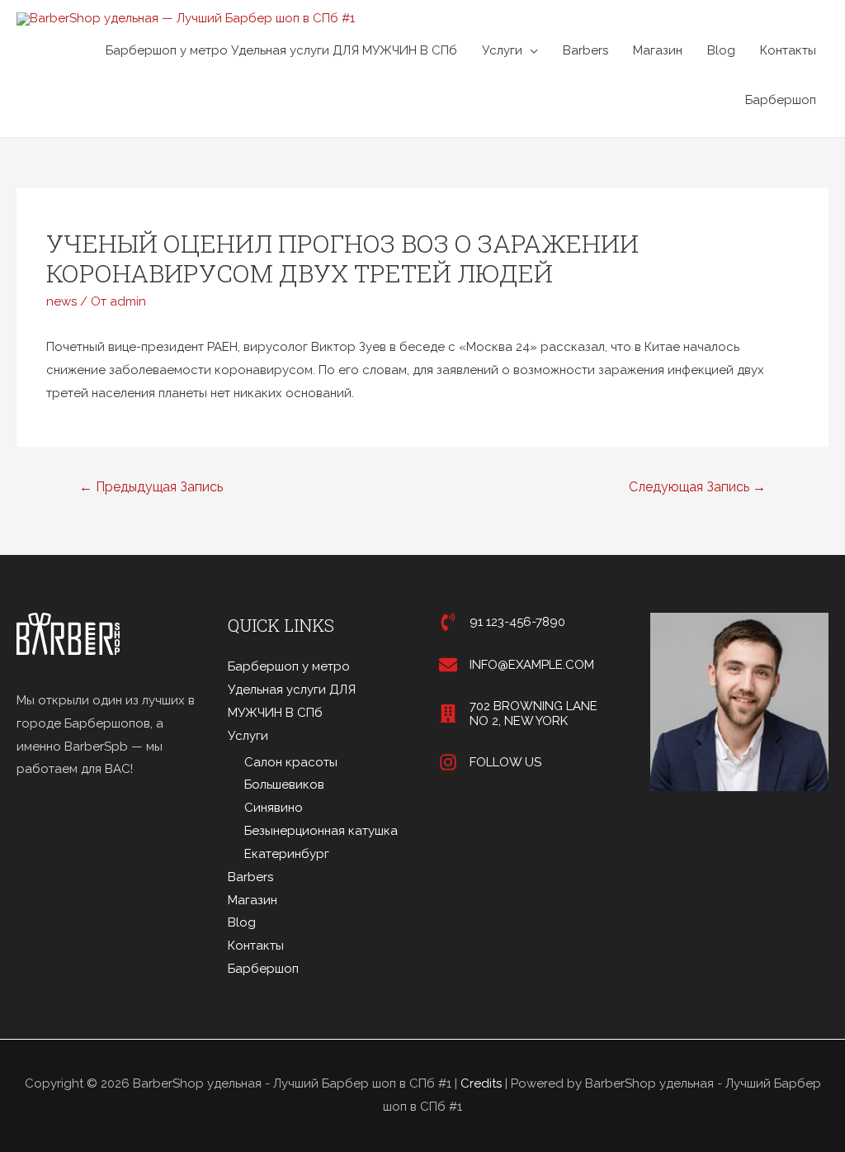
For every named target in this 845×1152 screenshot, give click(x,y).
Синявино (273, 807)
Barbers (585, 50)
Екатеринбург (286, 853)
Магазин (657, 50)
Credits (481, 1083)
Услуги (502, 50)
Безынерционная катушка (321, 830)
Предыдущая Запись (151, 487)
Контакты (788, 50)
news (61, 301)
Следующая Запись (697, 487)
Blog (721, 50)
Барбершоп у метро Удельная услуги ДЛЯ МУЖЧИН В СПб (281, 50)
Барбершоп (780, 99)
